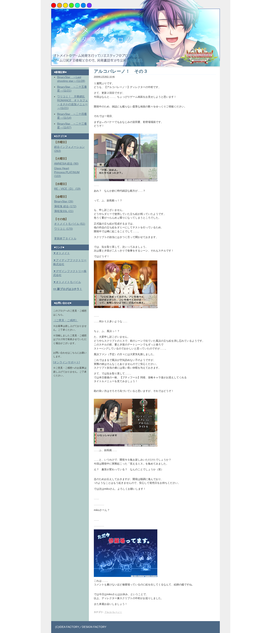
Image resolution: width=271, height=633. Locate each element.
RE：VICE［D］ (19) (67, 188)
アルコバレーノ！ (113, 612)
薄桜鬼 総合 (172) (65, 206)
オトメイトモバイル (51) (69, 223)
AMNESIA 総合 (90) (66, 163)
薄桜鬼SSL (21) (63, 211)
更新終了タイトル (65, 238)
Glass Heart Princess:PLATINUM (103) (67, 172)
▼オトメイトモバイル (67, 282)
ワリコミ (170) (63, 228)
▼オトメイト (61, 253)
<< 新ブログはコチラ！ (67, 289)
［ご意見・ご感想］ (65, 320)
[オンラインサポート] (66, 362)
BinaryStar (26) (63, 201)
